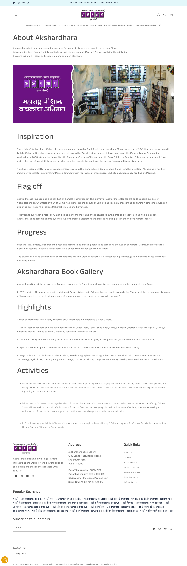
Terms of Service (131, 467)
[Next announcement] (125, 3)
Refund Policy (130, 482)
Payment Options (132, 472)
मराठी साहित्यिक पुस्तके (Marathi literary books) (112, 507)
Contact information (109, 564)
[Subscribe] (62, 528)
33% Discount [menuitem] (68, 25)
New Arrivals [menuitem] (96, 25)
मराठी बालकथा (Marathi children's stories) (65, 503)
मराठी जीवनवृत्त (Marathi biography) (69, 507)
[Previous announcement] (62, 3)
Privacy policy (61, 564)
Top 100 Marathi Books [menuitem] (114, 25)
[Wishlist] (165, 15)
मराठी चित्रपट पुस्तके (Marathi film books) (141, 503)
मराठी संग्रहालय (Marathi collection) (50, 511)
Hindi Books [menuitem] (82, 25)
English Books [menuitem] (51, 25)
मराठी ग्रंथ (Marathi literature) (155, 499)
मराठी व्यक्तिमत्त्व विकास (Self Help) (157, 511)
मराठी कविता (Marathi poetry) (104, 503)
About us (128, 453)
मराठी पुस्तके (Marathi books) (27, 499)
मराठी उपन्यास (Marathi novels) (90, 499)
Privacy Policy (130, 462)
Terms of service (76, 564)
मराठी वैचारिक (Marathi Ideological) (121, 511)
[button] (16, 15)
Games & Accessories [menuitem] (146, 25)
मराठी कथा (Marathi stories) (58, 499)
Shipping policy (92, 564)
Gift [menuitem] (160, 25)
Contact (127, 457)
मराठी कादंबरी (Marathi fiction (123, 499)
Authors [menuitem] (130, 25)
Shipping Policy (131, 477)
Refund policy (48, 564)
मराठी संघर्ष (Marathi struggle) (85, 511)
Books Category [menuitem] (32, 25)
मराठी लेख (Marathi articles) (27, 503)
